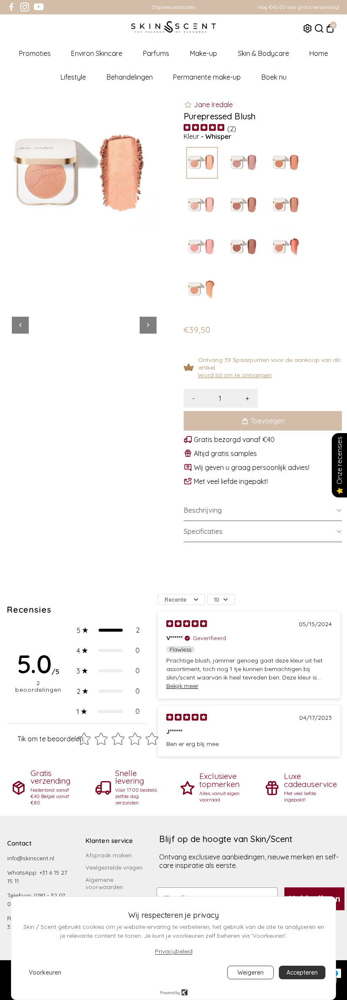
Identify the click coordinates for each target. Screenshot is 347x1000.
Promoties (35, 53)
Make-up (203, 53)
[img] (204, 128)
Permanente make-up (207, 77)
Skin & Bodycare (263, 53)
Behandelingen (130, 77)
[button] (263, 510)
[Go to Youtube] (38, 7)
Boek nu (274, 77)
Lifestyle (73, 77)
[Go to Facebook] (11, 7)
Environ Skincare (96, 53)
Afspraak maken (108, 855)
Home (318, 53)
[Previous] (20, 325)
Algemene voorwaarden (104, 883)
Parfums (156, 53)
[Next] (148, 325)
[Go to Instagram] (24, 7)
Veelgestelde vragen (114, 867)
